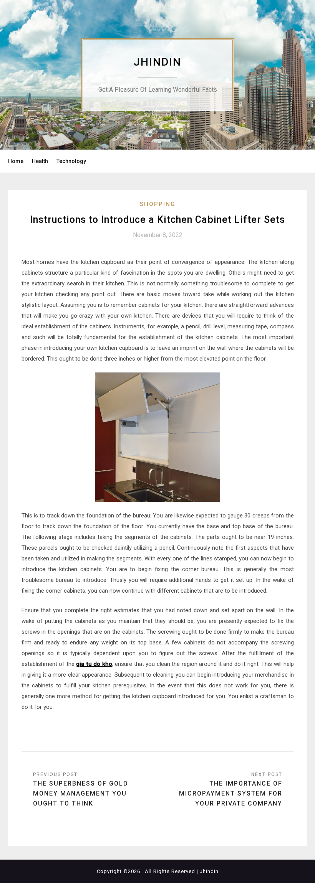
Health (40, 161)
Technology (71, 161)
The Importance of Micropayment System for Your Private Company (230, 793)
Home (15, 161)
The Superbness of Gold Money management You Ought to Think (80, 793)
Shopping (158, 204)
